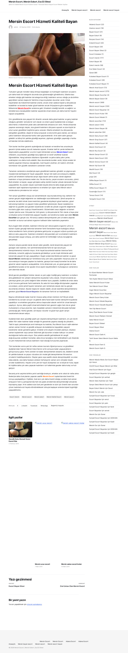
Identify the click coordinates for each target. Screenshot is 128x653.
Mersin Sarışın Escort (97, 154)
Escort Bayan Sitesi (96, 50)
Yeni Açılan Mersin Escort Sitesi (101, 279)
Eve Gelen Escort (95, 69)
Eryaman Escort (99, 210)
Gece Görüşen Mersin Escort (110, 215)
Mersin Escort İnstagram (98, 238)
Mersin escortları (95, 121)
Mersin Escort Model (97, 117)
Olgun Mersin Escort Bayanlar (100, 294)
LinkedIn (24, 406)
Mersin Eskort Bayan (97, 128)
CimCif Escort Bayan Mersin (99, 366)
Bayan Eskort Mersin (97, 388)
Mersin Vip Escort (95, 166)
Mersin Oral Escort (96, 147)
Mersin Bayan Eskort (97, 99)
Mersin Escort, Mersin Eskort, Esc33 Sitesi (30, 1)
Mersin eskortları (95, 132)
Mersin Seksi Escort (96, 158)
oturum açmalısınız (34, 604)
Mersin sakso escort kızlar (71, 564)
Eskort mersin (94, 65)
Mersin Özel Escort (112, 256)
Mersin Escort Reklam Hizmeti (100, 316)
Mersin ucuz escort (42, 564)
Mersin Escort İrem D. (97, 345)
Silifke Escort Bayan (96, 188)
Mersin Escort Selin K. (97, 335)
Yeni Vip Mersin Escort (97, 309)
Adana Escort (94, 331)
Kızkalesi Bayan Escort (97, 76)
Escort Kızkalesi (95, 54)
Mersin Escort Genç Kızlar (99, 297)
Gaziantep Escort (99, 215)
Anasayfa (65, 10)
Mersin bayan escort (79, 10)
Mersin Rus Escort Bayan (108, 251)
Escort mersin (14, 397)
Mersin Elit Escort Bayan (104, 224)
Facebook (34, 406)
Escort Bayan (94, 47)
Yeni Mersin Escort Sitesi (98, 286)
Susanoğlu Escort (95, 192)
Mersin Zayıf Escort (102, 256)
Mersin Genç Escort (96, 136)
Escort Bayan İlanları (94, 213)
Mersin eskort (39, 397)
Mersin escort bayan (111, 10)
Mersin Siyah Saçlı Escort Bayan (106, 254)
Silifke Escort (94, 184)
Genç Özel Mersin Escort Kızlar (101, 312)
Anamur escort (94, 28)
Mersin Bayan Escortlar (98, 95)
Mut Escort (93, 173)
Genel (91, 73)
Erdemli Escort (94, 43)
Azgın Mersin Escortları (97, 290)
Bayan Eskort (94, 35)
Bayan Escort (94, 32)
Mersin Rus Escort (96, 151)
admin (16, 27)
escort (106, 210)
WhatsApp (44, 406)
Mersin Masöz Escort (101, 246)
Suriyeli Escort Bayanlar (98, 373)
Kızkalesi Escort (95, 80)
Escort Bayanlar (95, 377)
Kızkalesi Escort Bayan (97, 84)
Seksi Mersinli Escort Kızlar (99, 283)
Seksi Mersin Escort (96, 320)
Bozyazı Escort (94, 39)
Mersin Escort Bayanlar (98, 110)
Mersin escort (95, 10)
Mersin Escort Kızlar (96, 114)
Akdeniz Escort (95, 24)
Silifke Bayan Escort (96, 180)
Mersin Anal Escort (96, 88)
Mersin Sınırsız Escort (97, 162)
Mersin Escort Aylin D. (97, 348)
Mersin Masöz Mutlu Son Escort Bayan (103, 360)
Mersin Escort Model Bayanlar (100, 301)
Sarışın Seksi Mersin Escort (99, 385)
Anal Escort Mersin (96, 370)
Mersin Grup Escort (96, 140)
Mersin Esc (93, 392)
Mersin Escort (45, 641)
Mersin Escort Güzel (108, 232)
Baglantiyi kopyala (57, 405)
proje (91, 177)
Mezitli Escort (94, 169)
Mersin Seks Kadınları (97, 381)
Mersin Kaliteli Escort (54, 397)
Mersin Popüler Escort (98, 249)
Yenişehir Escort (95, 199)
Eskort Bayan (94, 61)
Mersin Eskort (109, 238)
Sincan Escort (96, 262)
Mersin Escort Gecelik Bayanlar (101, 305)
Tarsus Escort (94, 195)
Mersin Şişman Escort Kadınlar (97, 259)
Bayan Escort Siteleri (97, 323)
